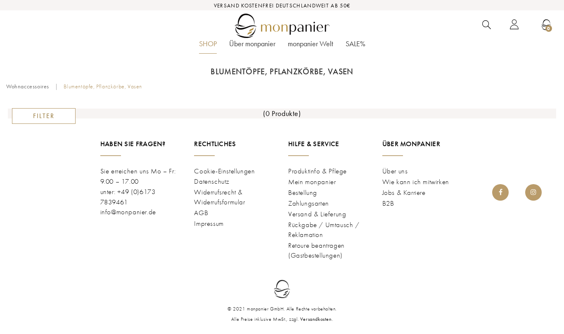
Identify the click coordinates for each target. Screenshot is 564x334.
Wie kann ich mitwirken (415, 181)
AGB (201, 212)
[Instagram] (533, 192)
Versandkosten (316, 319)
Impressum (208, 223)
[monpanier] (282, 26)
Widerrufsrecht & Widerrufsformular (219, 196)
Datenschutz (212, 181)
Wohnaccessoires (27, 86)
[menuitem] (208, 46)
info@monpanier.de (128, 211)
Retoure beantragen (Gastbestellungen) (316, 250)
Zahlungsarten (308, 203)
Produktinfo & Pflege (317, 170)
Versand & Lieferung (317, 213)
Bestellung (302, 192)
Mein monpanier (312, 181)
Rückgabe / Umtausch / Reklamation (324, 229)
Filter (44, 115)
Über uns (395, 170)
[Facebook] (500, 192)
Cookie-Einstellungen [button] (224, 170)
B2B (388, 203)
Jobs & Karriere (404, 192)
